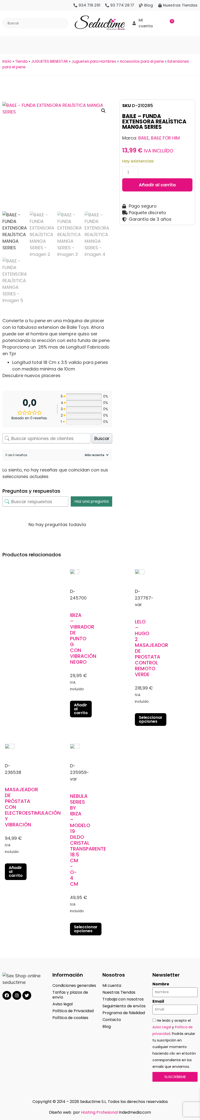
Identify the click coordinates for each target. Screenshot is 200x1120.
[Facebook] (6, 995)
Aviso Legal (161, 1027)
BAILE (143, 138)
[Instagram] (16, 995)
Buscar (102, 438)
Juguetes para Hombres (93, 61)
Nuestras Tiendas (118, 992)
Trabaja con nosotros (123, 999)
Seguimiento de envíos (124, 1006)
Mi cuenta (111, 985)
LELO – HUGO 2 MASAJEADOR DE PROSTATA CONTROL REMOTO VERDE (151, 648)
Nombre (160, 984)
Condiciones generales (74, 985)
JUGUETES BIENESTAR (49, 61)
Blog (106, 1026)
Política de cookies (70, 1017)
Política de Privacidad (73, 1011)
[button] (100, 42)
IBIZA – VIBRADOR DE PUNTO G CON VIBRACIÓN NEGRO (83, 638)
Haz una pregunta (91, 501)
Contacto (111, 1019)
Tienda (21, 61)
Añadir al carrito (157, 185)
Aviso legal (62, 1004)
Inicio (6, 61)
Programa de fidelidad (123, 1013)
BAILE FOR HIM (165, 138)
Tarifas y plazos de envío (70, 995)
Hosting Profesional (99, 1112)
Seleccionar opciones (150, 719)
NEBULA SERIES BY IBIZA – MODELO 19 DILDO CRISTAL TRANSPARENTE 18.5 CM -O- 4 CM (88, 840)
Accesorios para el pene (142, 61)
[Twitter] (26, 995)
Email (158, 1001)
